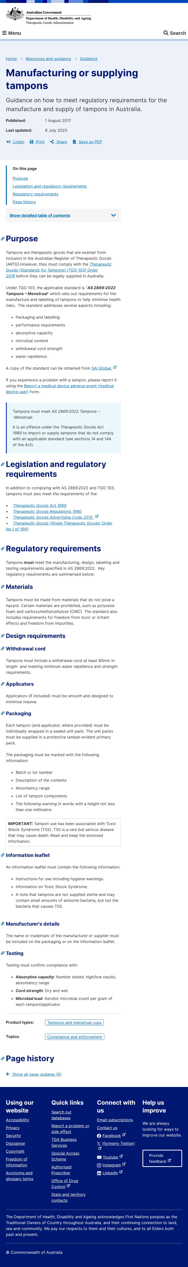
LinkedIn (111, 1172)
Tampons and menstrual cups (74, 1022)
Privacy (13, 1127)
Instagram (113, 1165)
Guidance (88, 58)
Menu (14, 33)
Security (13, 1135)
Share (61, 141)
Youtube (111, 1157)
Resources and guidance (48, 58)
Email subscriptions (115, 1119)
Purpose (20, 178)
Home (11, 58)
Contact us (107, 1127)
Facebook (113, 1135)
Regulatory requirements (35, 194)
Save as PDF (90, 141)
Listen (18, 141)
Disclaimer (15, 1143)
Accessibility (17, 1119)
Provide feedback (158, 1160)
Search (178, 33)
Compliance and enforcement (74, 1036)
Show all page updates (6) (36, 1074)
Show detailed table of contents (40, 215)
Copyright (15, 1151)
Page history (24, 201)
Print (40, 141)
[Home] (48, 16)
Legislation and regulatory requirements (50, 186)
